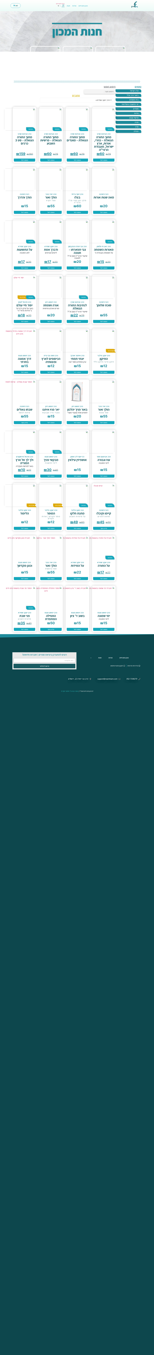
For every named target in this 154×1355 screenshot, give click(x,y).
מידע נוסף (24, 423)
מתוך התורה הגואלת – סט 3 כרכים (24, 140)
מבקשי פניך (51, 460)
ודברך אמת (51, 249)
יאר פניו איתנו (50, 409)
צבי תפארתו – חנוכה (77, 251)
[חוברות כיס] (44, 61)
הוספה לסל (103, 160)
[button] (61, 6)
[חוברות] (77, 61)
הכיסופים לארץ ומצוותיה (50, 360)
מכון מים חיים (124, 658)
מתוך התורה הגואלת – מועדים (77, 138)
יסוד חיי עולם (24, 305)
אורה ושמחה (51, 305)
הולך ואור (51, 197)
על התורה (104, 565)
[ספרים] (109, 61)
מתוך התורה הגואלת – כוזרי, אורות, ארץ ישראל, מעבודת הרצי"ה (104, 143)
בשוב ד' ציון (77, 616)
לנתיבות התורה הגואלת (77, 306)
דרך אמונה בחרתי (24, 360)
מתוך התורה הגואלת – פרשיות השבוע (51, 140)
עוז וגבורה (104, 460)
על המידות (77, 565)
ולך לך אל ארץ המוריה (24, 461)
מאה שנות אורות (104, 197)
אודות (110, 658)
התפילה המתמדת (51, 617)
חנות (99, 658)
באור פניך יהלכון (77, 409)
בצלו (77, 197)
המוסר (51, 513)
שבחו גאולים (24, 409)
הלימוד (24, 513)
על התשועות (24, 249)
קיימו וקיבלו (104, 513)
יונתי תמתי (77, 359)
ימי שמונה (104, 616)
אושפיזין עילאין (77, 460)
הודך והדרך (25, 197)
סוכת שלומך (103, 305)
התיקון (104, 359)
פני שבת (24, 616)
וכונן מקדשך (24, 565)
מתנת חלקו (77, 513)
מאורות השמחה (104, 249)
